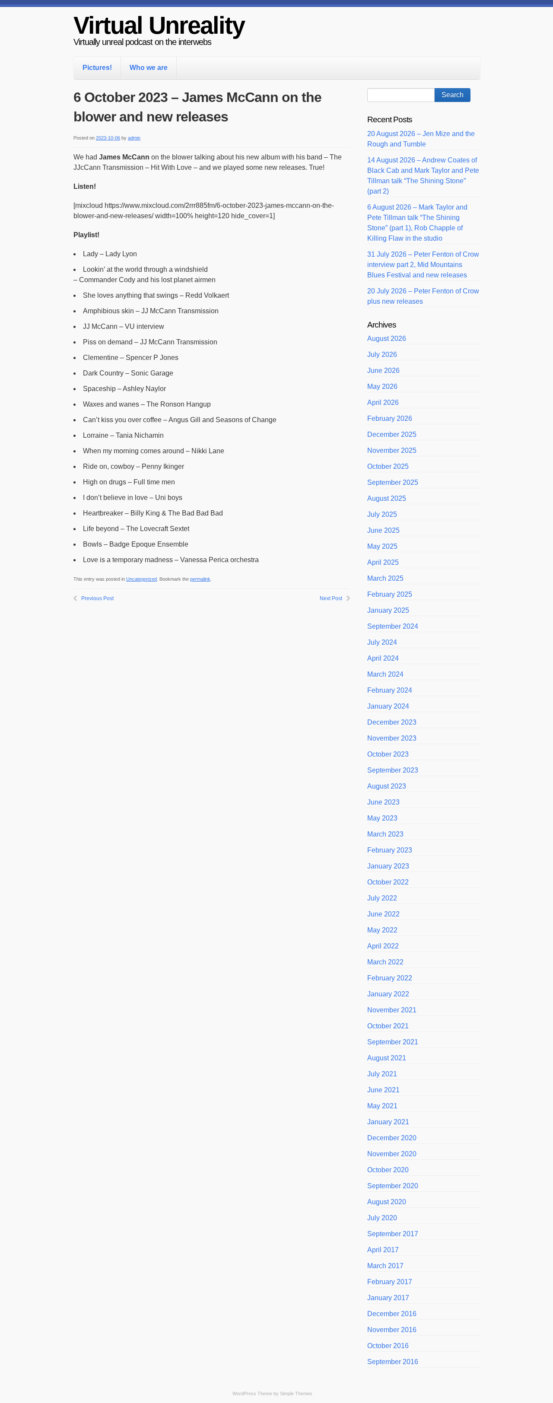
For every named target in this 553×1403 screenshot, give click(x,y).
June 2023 (383, 802)
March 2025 (385, 578)
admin (134, 137)
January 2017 (388, 1297)
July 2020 (382, 1218)
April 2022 (383, 946)
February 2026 (389, 418)
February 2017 (389, 1281)
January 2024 (388, 706)
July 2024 (382, 642)
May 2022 (382, 930)
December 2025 (391, 434)
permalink (200, 579)
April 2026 (383, 402)
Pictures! (97, 67)
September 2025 (392, 482)
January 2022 (388, 994)
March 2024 (385, 674)
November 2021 (391, 1010)
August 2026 (386, 338)
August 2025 (386, 498)
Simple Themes (296, 1393)
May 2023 (382, 818)
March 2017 (385, 1265)
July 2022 (382, 898)
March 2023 (385, 834)
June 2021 (383, 1090)
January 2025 (388, 610)
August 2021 (386, 1058)
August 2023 (386, 786)
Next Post (331, 598)
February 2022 (389, 978)
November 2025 (391, 450)
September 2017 (392, 1234)
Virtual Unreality (159, 25)
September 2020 (392, 1186)
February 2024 (389, 690)
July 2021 (382, 1074)
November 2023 (391, 738)
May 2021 (382, 1106)
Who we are (149, 67)
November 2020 (391, 1154)
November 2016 (391, 1329)
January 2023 (388, 866)
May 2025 (382, 546)
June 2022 (383, 914)
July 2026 (382, 354)
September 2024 (392, 626)
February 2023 (389, 850)
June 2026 (383, 370)
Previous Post (97, 598)
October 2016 (388, 1345)
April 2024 (383, 658)
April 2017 (383, 1249)
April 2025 (383, 562)
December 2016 (391, 1313)
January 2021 (388, 1122)
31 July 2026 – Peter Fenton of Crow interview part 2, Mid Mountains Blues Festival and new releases (423, 265)
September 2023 (392, 770)
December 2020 (391, 1138)
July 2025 (382, 514)
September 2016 (392, 1361)
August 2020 (386, 1202)
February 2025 (389, 594)
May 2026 (382, 386)
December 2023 (391, 722)
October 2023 (388, 754)
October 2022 (388, 882)
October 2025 (388, 466)
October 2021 (388, 1026)
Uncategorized (141, 579)
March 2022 (385, 962)
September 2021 (392, 1042)
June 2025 (383, 530)
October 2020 (388, 1170)
